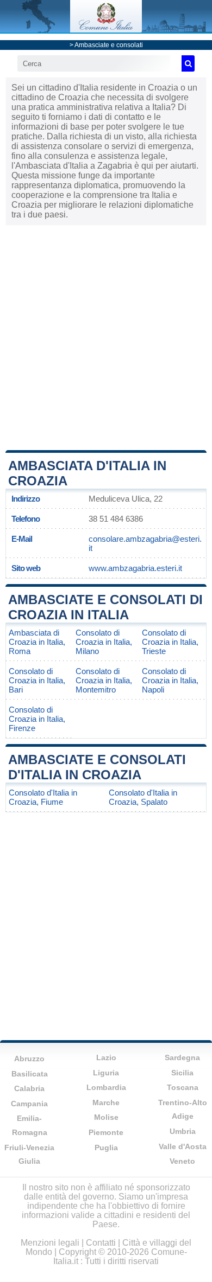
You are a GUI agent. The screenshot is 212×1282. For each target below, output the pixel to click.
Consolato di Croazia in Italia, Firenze (37, 719)
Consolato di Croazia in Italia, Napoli (170, 680)
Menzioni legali (50, 1242)
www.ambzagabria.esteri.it (135, 568)
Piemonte (106, 1132)
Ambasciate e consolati (108, 45)
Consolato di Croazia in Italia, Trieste (170, 642)
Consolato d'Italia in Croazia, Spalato (143, 797)
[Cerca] (188, 63)
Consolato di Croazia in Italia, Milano (104, 642)
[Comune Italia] (106, 29)
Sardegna (182, 1057)
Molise (106, 1117)
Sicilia (182, 1072)
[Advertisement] (106, 337)
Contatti (101, 1242)
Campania (29, 1103)
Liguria (106, 1072)
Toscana (182, 1087)
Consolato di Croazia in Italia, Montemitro (104, 680)
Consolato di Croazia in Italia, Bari (37, 680)
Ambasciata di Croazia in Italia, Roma (37, 642)
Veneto (182, 1161)
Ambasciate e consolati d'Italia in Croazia (97, 767)
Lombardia (106, 1087)
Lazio (106, 1057)
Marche (106, 1102)
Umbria (183, 1131)
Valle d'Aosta (183, 1146)
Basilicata (29, 1073)
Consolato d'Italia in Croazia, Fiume (43, 797)
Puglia (106, 1147)
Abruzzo (29, 1058)
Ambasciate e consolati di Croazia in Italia (105, 607)
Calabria (29, 1088)
